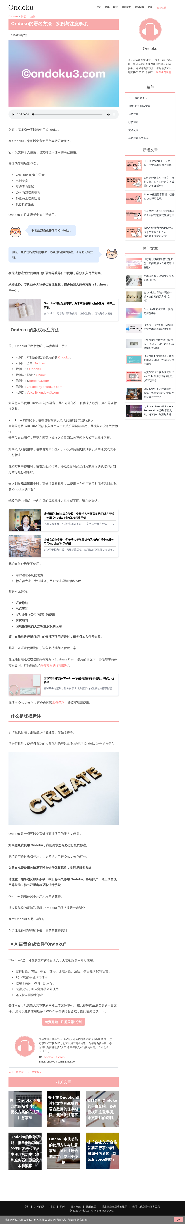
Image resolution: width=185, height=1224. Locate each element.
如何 (32, 16)
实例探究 (126, 7)
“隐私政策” (82, 1219)
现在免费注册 (163, 72)
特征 (115, 7)
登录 (150, 7)
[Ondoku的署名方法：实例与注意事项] (134, 165)
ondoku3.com (39, 381)
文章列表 (133, 130)
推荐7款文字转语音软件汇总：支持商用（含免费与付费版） (159, 263)
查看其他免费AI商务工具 (146, 1206)
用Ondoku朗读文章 (139, 106)
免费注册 (161, 7)
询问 (62, 1206)
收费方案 (133, 122)
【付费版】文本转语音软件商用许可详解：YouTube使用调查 (159, 360)
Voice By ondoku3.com (43, 392)
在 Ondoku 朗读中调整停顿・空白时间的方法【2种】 (158, 296)
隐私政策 (91, 1206)
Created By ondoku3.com (44, 387)
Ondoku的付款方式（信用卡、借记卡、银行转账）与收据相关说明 (159, 344)
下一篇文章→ (34, 1072)
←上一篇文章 (16, 1072)
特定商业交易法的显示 (114, 1206)
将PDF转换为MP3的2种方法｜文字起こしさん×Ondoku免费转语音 (158, 232)
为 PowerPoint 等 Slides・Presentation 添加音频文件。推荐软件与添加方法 (159, 410)
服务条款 (58, 702)
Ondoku (13, 16)
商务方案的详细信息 (54, 665)
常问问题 (139, 7)
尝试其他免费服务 (138, 138)
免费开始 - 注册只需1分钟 (63, 1022)
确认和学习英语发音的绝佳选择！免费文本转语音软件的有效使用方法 (159, 393)
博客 (23, 16)
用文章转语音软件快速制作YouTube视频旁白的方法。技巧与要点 (159, 376)
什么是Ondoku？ (138, 98)
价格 (107, 7)
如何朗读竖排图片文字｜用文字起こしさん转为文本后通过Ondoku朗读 (159, 182)
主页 (99, 7)
